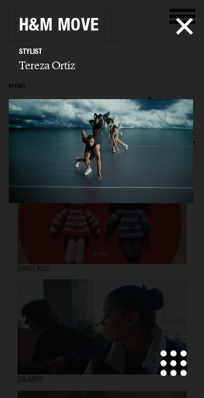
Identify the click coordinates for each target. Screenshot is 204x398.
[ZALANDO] (102, 327)
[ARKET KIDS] (102, 217)
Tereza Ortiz (47, 65)
